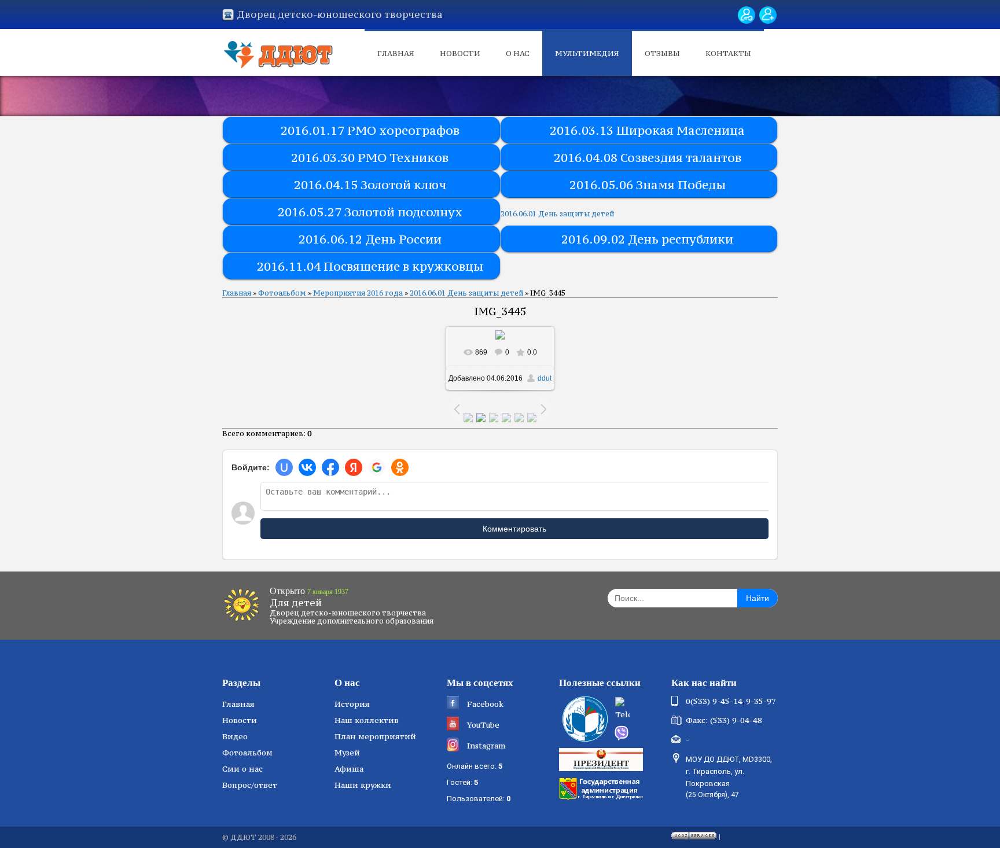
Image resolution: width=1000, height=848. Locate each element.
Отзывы (662, 53)
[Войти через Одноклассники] (400, 467)
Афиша (348, 769)
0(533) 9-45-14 (714, 701)
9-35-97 (761, 701)
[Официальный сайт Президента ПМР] (602, 759)
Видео (235, 736)
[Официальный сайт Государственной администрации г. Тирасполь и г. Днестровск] (602, 788)
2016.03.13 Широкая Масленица (647, 130)
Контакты (728, 53)
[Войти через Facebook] (330, 467)
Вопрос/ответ (249, 785)
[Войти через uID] (284, 467)
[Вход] (746, 15)
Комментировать (514, 528)
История (352, 704)
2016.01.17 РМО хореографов (370, 130)
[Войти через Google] (376, 467)
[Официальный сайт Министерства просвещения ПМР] (583, 719)
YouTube (483, 725)
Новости (460, 53)
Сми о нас (242, 769)
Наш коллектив (366, 720)
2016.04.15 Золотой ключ (370, 185)
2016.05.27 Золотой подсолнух (370, 212)
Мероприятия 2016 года (358, 293)
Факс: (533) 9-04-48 (724, 720)
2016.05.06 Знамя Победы (647, 185)
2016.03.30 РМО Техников (369, 157)
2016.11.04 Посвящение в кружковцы (370, 266)
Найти (757, 598)
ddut (545, 378)
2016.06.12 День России (370, 239)
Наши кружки (362, 785)
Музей (347, 752)
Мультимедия (587, 53)
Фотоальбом (282, 293)
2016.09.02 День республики (647, 239)
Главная (395, 53)
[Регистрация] (768, 15)
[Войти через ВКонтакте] (307, 467)
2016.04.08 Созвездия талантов (647, 157)
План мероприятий (375, 736)
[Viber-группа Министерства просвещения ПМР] (639, 732)
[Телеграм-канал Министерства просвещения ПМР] (639, 709)
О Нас (518, 53)
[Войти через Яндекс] (353, 467)
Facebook (485, 704)
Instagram (486, 745)
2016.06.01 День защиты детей (557, 213)
